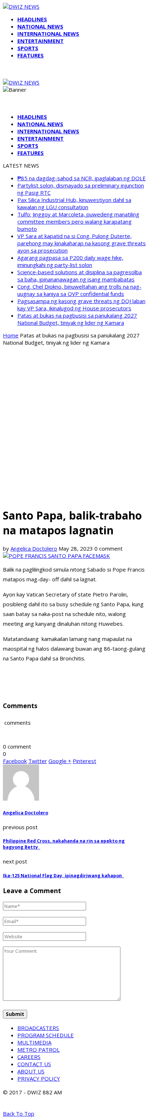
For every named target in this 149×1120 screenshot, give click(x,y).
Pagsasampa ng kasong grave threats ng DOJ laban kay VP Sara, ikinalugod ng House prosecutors (81, 304)
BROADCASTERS (38, 1027)
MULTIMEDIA (34, 1042)
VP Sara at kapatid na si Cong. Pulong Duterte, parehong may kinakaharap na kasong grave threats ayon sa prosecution (81, 243)
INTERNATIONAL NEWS (48, 33)
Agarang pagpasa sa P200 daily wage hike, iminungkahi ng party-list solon (70, 261)
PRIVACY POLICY (38, 1078)
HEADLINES (32, 19)
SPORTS (27, 48)
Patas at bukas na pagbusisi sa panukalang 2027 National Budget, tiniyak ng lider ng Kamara (77, 319)
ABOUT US (30, 1071)
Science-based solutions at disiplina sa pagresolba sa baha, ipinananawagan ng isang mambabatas (79, 275)
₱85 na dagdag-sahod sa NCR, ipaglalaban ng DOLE (81, 178)
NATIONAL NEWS (40, 26)
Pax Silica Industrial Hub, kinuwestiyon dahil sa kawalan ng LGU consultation (74, 203)
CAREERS (29, 1056)
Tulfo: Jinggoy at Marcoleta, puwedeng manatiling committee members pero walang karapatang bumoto (78, 221)
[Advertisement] (74, 426)
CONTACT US (34, 1064)
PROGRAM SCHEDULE (45, 1035)
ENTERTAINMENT (40, 40)
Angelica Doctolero (33, 548)
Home (10, 335)
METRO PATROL (38, 1049)
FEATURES (30, 55)
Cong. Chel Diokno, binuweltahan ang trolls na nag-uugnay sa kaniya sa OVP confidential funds (79, 290)
